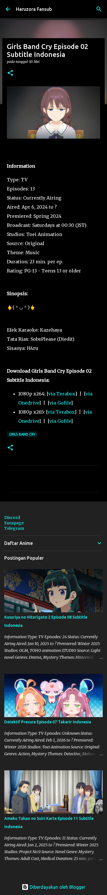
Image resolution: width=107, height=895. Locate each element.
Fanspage (14, 522)
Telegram (14, 528)
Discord (12, 517)
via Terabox (61, 394)
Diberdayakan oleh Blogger (57, 887)
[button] (10, 73)
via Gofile (60, 403)
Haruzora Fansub (34, 9)
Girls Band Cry (22, 434)
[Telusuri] (99, 9)
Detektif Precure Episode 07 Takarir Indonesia (47, 722)
